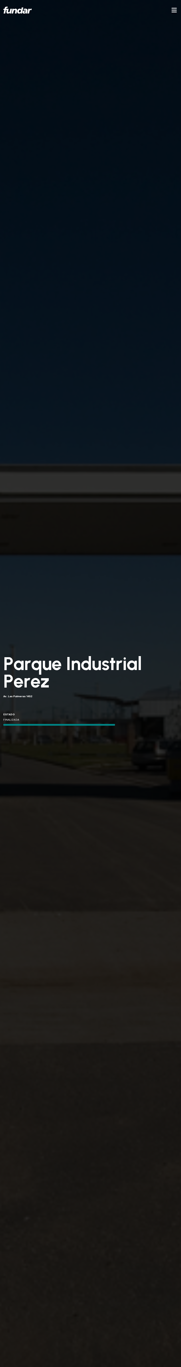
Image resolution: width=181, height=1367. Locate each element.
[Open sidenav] (174, 10)
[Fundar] (17, 10)
